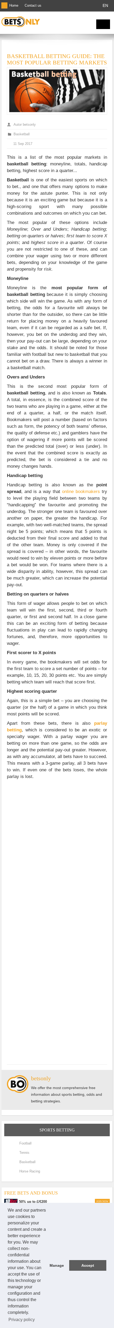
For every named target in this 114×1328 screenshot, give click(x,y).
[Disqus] (57, 849)
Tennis (24, 1153)
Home (13, 5)
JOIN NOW (102, 1201)
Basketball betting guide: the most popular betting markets (57, 59)
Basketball (22, 134)
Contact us (33, 5)
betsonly (41, 1078)
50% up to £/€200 (33, 1202)
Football (25, 1143)
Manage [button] (57, 1265)
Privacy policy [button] (21, 1319)
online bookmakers (82, 491)
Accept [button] (87, 1265)
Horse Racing (29, 1171)
